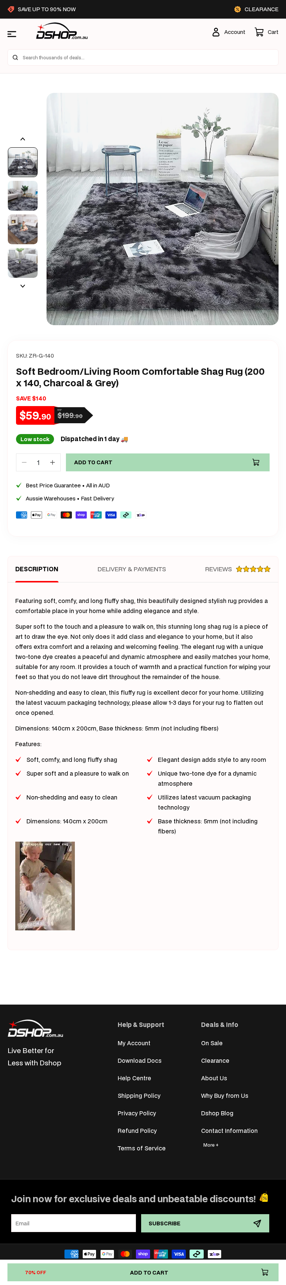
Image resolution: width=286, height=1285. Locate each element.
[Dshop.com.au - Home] (35, 1028)
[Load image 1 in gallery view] (23, 162)
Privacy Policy (137, 1113)
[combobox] (143, 57)
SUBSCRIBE (165, 1223)
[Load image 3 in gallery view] (23, 229)
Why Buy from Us (224, 1095)
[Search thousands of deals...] (15, 57)
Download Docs (140, 1060)
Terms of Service (142, 1148)
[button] (266, 32)
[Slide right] (23, 286)
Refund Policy (137, 1130)
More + (211, 1145)
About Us (214, 1078)
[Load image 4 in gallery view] (23, 263)
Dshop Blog (217, 1113)
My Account (134, 1043)
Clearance (215, 1060)
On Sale (212, 1043)
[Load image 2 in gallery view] (23, 196)
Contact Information (229, 1130)
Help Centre (134, 1078)
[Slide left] (23, 139)
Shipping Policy (139, 1095)
